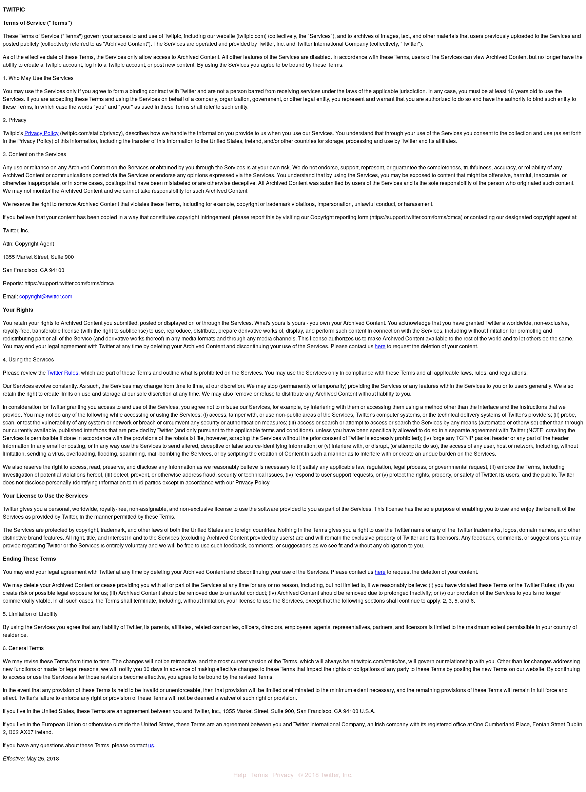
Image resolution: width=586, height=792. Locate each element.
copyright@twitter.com (45, 296)
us (151, 745)
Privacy (283, 774)
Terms (259, 774)
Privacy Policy (41, 133)
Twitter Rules (62, 372)
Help (239, 774)
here (380, 346)
